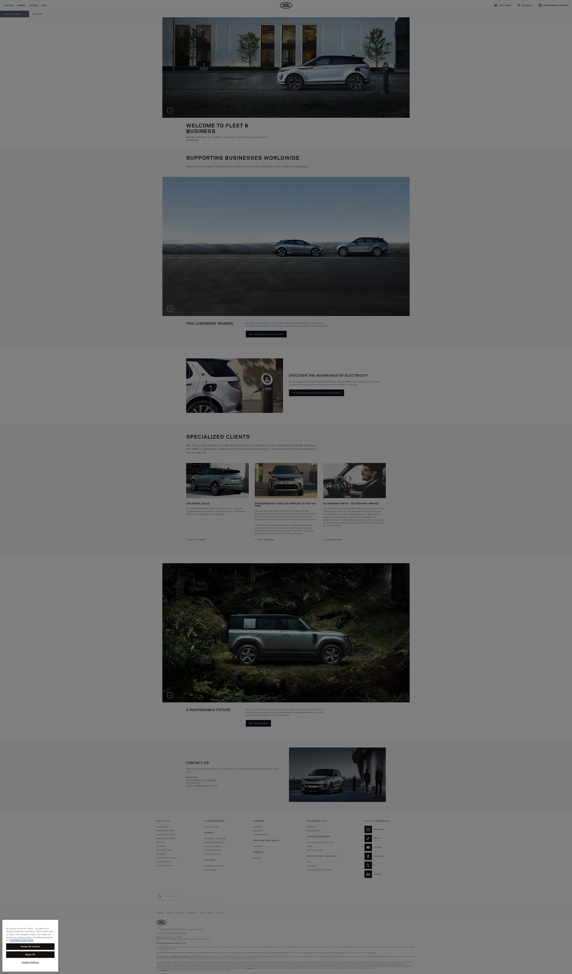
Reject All (30, 954)
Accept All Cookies (30, 946)
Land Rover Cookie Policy (22, 940)
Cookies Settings (30, 962)
